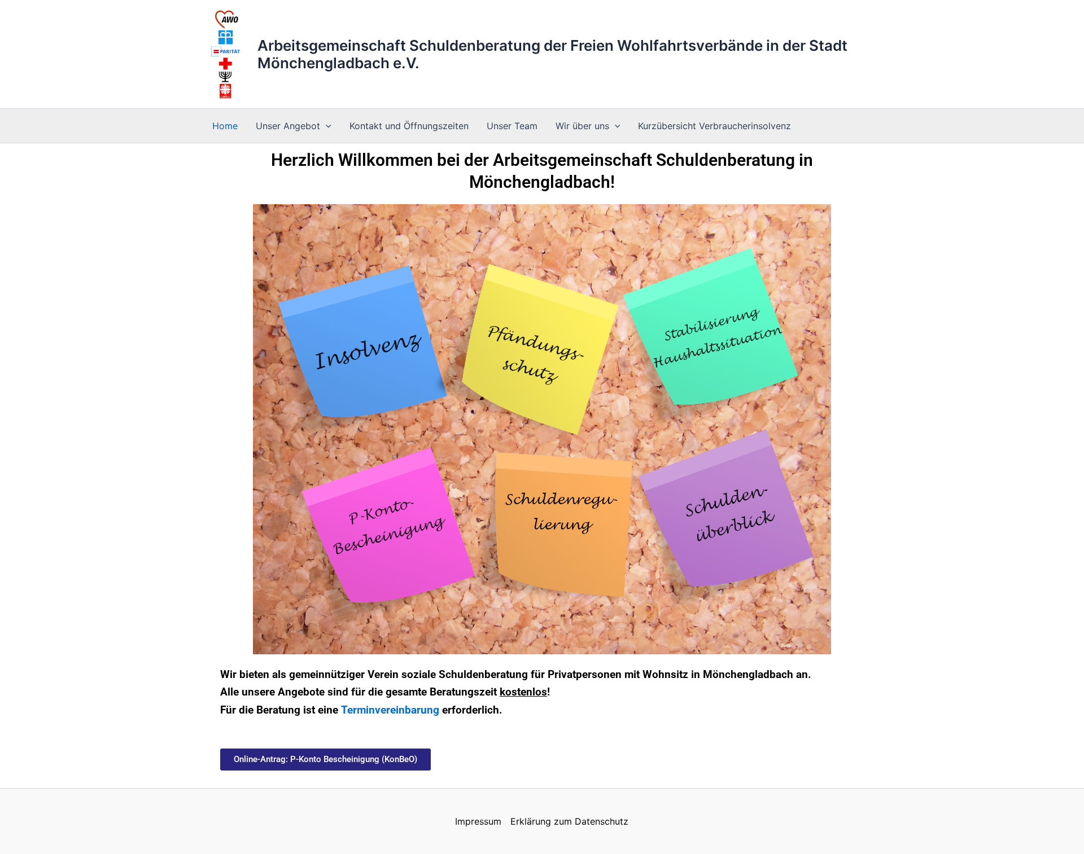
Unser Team (512, 125)
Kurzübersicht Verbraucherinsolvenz (714, 125)
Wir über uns (582, 125)
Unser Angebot (288, 125)
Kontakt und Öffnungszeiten (409, 125)
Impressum (478, 821)
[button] (325, 126)
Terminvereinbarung (390, 709)
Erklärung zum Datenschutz (569, 821)
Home (225, 125)
